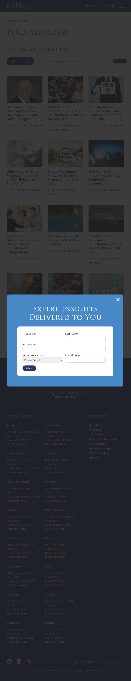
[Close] (118, 299)
